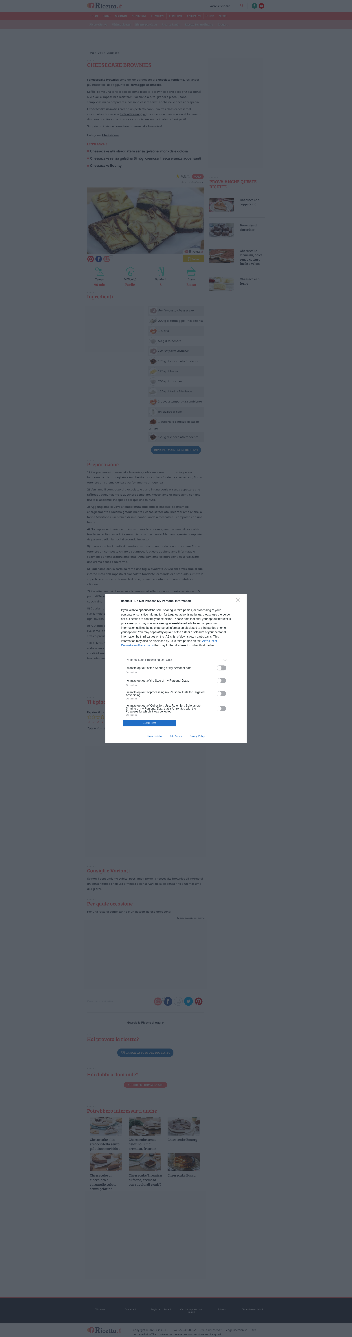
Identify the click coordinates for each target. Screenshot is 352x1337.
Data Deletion (155, 736)
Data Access (176, 736)
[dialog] (176, 668)
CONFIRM (149, 723)
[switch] (221, 667)
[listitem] (176, 660)
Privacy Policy (197, 736)
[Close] (239, 601)
